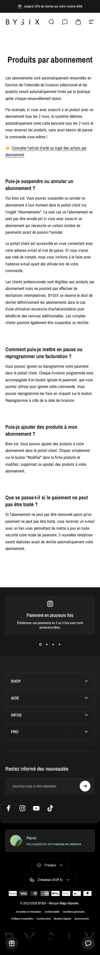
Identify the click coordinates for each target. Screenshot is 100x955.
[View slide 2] (47, 644)
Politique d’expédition (22, 918)
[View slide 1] (40, 644)
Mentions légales (62, 918)
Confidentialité (52, 911)
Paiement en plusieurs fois (50, 615)
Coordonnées (44, 918)
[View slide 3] (53, 644)
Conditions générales (74, 911)
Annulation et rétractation (28, 911)
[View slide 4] (60, 644)
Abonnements (81, 918)
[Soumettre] (85, 786)
